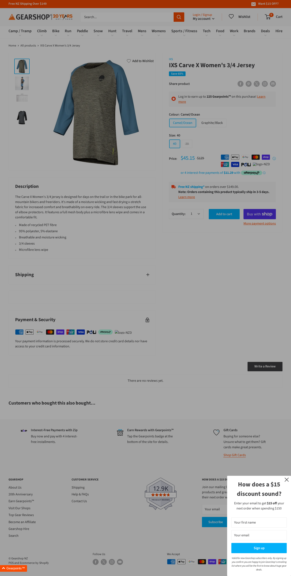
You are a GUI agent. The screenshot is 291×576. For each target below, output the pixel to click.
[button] (13, 568)
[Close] (287, 479)
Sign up (259, 548)
